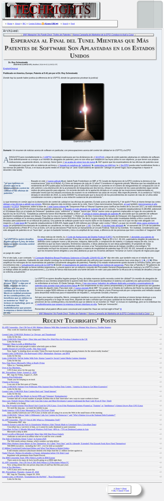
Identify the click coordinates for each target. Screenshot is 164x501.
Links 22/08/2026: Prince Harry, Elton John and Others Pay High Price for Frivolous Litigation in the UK (45, 339)
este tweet (20, 223)
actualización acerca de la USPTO (37, 265)
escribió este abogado (113, 225)
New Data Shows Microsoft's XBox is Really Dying (23, 363)
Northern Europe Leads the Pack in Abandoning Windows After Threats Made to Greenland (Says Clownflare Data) (49, 424)
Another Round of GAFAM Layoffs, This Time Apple (24, 349)
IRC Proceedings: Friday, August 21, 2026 (19, 372)
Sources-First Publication (12, 377)
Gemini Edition (35, 24)
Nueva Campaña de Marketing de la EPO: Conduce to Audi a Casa (103, 35)
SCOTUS (99, 157)
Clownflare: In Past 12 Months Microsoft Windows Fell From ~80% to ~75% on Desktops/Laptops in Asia (45, 429)
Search (65, 24)
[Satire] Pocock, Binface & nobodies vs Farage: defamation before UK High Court (35, 453)
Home (9, 24)
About (17, 24)
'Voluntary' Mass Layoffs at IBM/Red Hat (19, 344)
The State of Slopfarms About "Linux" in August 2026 (24, 439)
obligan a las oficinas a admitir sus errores (22, 204)
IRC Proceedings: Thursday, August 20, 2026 (20, 472)
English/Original (10, 69)
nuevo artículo (54, 181)
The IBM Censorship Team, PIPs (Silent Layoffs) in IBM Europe (28, 458)
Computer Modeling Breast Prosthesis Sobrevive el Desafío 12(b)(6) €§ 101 (69, 258)
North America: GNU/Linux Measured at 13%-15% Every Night (28, 410)
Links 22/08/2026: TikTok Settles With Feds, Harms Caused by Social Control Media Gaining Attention (44, 358)
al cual (127, 204)
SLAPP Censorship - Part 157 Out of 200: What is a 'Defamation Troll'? (31, 420)
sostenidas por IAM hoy (105, 165)
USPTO (48, 157)
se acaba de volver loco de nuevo (80, 162)
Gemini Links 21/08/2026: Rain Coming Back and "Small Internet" (29, 391)
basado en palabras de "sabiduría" (75, 165)
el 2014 (15, 206)
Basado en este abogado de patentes (82, 209)
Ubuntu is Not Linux (10, 382)
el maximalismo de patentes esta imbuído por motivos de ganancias (93, 265)
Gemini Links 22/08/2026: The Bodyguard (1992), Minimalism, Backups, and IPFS (36, 353)
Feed (73, 24)
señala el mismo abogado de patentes (101, 214)
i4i (89, 225)
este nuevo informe (57, 206)
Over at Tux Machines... (12, 368)
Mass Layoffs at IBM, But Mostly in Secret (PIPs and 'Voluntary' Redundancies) (34, 396)
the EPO (125, 165)
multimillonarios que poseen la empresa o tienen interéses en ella (67, 304)
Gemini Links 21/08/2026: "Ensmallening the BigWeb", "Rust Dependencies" (33, 477)
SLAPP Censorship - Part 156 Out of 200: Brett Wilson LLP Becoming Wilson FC (35, 462)
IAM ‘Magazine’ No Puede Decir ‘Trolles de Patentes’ (47, 35)
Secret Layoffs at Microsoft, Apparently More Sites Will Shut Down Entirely (33, 434)
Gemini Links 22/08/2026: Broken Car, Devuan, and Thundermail (29, 334)
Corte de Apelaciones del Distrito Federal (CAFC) (90, 237)
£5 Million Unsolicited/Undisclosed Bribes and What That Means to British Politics (35, 448)
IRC (24, 24)
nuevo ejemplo (82, 288)
